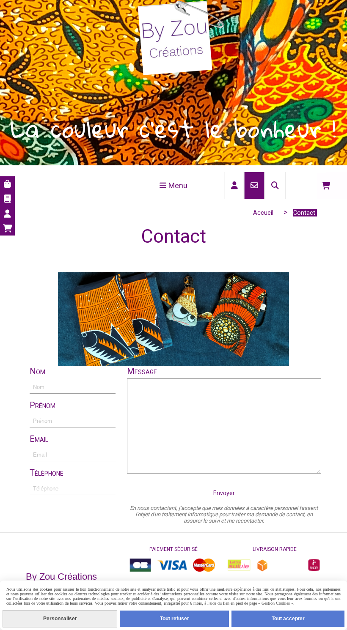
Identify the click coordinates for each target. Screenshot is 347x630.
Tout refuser (174, 619)
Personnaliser (60, 619)
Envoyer (224, 493)
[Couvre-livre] (7, 198)
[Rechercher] (275, 185)
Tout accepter (288, 619)
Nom (37, 371)
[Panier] (7, 228)
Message (142, 371)
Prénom (42, 405)
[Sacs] (7, 183)
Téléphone (46, 473)
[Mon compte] (7, 213)
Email (39, 439)
